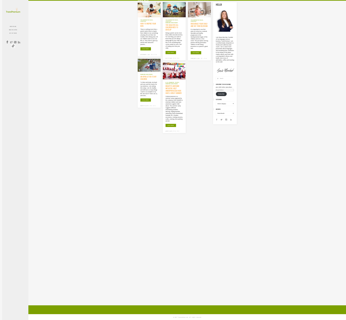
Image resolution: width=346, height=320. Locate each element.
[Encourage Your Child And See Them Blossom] (199, 9)
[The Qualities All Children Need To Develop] (174, 9)
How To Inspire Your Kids (148, 24)
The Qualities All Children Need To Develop (172, 27)
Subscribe (221, 94)
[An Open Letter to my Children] (149, 65)
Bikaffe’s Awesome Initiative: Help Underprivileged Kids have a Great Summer (174, 89)
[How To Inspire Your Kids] (149, 9)
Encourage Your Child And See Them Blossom (199, 24)
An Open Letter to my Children (148, 77)
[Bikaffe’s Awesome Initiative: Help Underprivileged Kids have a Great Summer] (174, 71)
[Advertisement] (187, 309)
